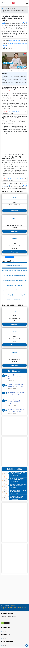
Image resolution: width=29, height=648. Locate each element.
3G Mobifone (14, 605)
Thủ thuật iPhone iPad (9, 256)
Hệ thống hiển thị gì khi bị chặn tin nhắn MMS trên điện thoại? (14, 83)
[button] (24, 74)
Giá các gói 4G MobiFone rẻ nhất (8, 607)
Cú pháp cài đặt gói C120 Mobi (11, 47)
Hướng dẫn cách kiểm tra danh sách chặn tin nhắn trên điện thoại (14, 80)
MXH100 (15, 218)
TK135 (14, 239)
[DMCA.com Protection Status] (6, 622)
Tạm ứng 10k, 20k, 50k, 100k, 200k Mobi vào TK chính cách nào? (17, 479)
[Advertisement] (14, 451)
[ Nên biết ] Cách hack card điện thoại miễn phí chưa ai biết (15, 376)
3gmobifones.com (11, 34)
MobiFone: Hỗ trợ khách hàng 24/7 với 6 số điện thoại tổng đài (18, 491)
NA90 (15, 332)
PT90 (14, 197)
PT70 (14, 311)
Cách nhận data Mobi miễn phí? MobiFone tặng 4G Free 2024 (16, 497)
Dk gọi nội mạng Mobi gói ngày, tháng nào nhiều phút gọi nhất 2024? (18, 485)
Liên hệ (4, 631)
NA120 (14, 352)
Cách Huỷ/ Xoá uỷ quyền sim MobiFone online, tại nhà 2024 (15, 401)
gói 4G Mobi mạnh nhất (14, 40)
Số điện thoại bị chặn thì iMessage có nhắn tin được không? (14, 77)
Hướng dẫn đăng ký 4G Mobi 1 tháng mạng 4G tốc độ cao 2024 (17, 473)
